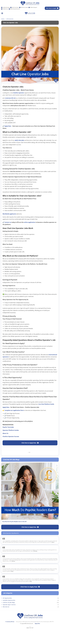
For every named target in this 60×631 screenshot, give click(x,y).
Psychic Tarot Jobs (8, 427)
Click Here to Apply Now (28, 443)
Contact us (7, 222)
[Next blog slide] (57, 493)
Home (2, 19)
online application (30, 222)
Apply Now (7, 126)
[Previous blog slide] (2, 493)
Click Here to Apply (51, 8)
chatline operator (18, 93)
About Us (5, 433)
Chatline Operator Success (11, 436)
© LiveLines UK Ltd (9, 621)
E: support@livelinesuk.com (26, 623)
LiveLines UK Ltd (10, 98)
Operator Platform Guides (11, 430)
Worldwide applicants (9, 214)
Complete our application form (14, 410)
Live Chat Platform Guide (46, 404)
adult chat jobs (19, 140)
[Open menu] (2, 13)
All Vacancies (9, 19)
